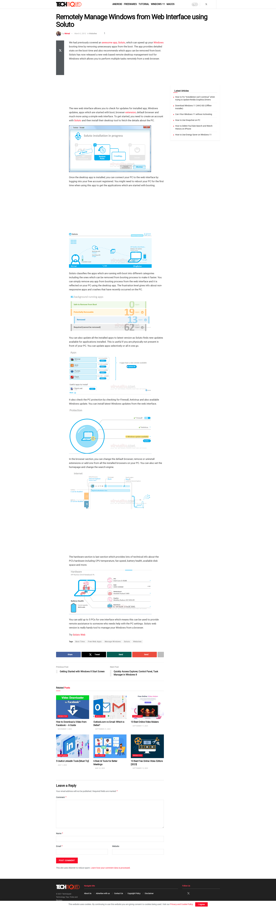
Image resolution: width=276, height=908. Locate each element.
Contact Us (118, 893)
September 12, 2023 (140, 768)
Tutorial (144, 4)
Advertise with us (103, 893)
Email (59, 846)
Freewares (130, 4)
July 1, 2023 (62, 765)
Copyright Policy (134, 893)
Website (115, 846)
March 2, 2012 (80, 33)
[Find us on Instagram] (210, 4)
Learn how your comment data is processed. (110, 868)
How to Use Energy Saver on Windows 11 (193, 134)
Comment (61, 797)
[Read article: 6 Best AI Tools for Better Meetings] (109, 746)
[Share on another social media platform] (60, 71)
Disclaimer (149, 893)
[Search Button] (219, 4)
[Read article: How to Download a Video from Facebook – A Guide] (72, 707)
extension (130, 112)
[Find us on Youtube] (213, 4)
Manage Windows (113, 642)
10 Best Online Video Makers (145, 721)
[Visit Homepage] (73, 4)
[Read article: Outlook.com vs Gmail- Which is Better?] (109, 707)
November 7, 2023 (64, 729)
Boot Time (80, 642)
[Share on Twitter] (60, 50)
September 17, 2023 (140, 726)
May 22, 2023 (100, 768)
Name (59, 833)
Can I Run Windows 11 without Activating (193, 114)
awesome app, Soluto (113, 42)
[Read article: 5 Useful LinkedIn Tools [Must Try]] (72, 746)
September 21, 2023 (103, 729)
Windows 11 (158, 4)
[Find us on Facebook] (202, 4)
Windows (159, 42)
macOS (171, 4)
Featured (137, 716)
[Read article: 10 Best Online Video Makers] (147, 707)
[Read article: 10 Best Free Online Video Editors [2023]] (147, 746)
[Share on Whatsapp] (60, 57)
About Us (87, 893)
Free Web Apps (94, 642)
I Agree (201, 904)
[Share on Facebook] (60, 43)
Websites (93, 33)
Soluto (77, 120)
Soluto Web (79, 634)
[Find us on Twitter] (206, 4)
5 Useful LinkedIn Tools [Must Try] (72, 761)
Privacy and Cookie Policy (181, 904)
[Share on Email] (60, 64)
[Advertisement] (116, 84)
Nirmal (67, 33)
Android (117, 4)
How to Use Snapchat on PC (187, 120)
